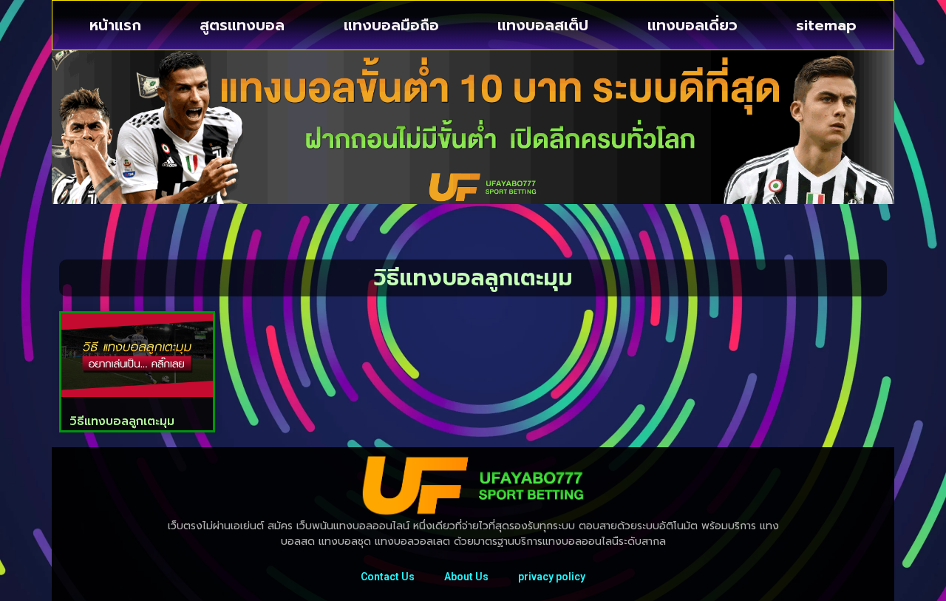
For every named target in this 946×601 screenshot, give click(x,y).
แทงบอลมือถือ (391, 25)
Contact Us (388, 577)
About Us (466, 577)
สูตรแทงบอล (242, 25)
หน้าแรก (115, 25)
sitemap (826, 25)
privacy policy (551, 577)
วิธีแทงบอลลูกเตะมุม (121, 421)
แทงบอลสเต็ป (542, 25)
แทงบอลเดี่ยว (692, 25)
